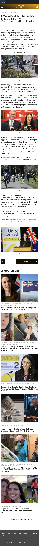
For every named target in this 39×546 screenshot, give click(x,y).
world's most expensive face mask (12, 426)
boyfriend (13, 505)
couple (15, 342)
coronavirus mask (7, 425)
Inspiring (5, 13)
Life (2, 342)
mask (27, 342)
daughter (22, 342)
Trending (8, 303)
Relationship (5, 464)
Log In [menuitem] (3, 2)
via (19, 80)
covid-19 (29, 505)
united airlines (12, 344)
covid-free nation (20, 383)
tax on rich (13, 305)
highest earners (17, 303)
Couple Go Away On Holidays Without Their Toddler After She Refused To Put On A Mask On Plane (19, 348)
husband (4, 465)
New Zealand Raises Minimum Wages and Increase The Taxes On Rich (19, 309)
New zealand (5, 305)
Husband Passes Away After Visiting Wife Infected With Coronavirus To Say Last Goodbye (19, 470)
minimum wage (27, 303)
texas (19, 506)
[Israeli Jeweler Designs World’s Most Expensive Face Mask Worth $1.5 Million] (19, 408)
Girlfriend (4, 506)
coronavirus (8, 342)
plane (32, 342)
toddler (3, 344)
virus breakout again (7, 384)
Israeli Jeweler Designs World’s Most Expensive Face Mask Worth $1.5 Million (18, 430)
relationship (13, 506)
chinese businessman (19, 424)
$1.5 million (8, 424)
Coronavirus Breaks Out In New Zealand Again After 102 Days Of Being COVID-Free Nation (19, 389)
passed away (11, 465)
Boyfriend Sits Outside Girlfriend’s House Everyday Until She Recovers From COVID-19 (18, 222)
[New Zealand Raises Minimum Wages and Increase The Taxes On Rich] (19, 288)
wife (17, 465)
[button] (2, 7)
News (14, 13)
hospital (29, 464)
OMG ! (2, 424)
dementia (22, 464)
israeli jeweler (18, 425)
